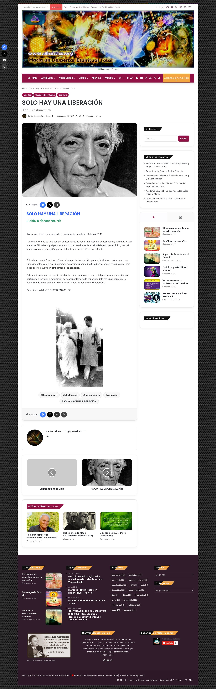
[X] (50, 205)
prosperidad (130, 600)
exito (144, 585)
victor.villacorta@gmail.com (39, 116)
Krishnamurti (49, 395)
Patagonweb (138, 675)
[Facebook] (43, 205)
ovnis (116, 600)
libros (127, 595)
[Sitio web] (47, 436)
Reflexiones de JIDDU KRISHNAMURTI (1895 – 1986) (78, 534)
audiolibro (135, 575)
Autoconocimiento (138, 580)
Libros (82, 78)
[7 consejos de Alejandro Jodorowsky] (116, 521)
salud (116, 610)
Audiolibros (66, 78)
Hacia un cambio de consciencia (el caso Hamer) (42, 536)
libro (115, 595)
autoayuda (118, 580)
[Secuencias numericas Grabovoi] (152, 297)
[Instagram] (111, 660)
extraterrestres (136, 590)
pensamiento (92, 395)
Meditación (71, 395)
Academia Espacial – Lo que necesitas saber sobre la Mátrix (91, 7)
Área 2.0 (96, 78)
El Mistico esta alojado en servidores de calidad (96, 675)
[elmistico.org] (108, 39)
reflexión (112, 395)
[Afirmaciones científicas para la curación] (152, 232)
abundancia (118, 575)
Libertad (27, 95)
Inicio (26, 88)
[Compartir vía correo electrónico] (57, 414)
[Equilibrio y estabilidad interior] (152, 271)
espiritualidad (119, 585)
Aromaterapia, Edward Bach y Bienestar (165, 171)
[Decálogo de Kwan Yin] (152, 245)
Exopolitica (118, 590)
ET (120, 78)
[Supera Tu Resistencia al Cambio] (152, 258)
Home (33, 78)
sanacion (129, 610)
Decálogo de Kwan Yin (174, 241)
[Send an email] (52, 116)
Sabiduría (63, 95)
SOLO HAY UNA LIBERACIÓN (79, 401)
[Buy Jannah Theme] (108, 69)
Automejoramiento (39, 88)
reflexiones (118, 605)
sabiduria (134, 605)
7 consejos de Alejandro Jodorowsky (113, 534)
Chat (130, 78)
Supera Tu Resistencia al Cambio (29, 613)
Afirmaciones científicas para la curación (176, 230)
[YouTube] (108, 660)
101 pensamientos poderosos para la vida (175, 282)
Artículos (47, 78)
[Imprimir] (57, 205)
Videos (109, 78)
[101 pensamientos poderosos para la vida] (152, 284)
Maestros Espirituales (45, 95)
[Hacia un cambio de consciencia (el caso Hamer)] (43, 522)
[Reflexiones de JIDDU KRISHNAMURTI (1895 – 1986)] (79, 521)
